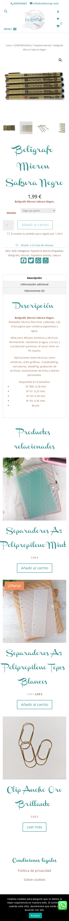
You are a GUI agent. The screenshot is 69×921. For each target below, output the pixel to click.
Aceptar (35, 915)
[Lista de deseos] (59, 18)
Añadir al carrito (35, 224)
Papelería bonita (41, 255)
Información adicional (34, 284)
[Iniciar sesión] (59, 11)
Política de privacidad (34, 870)
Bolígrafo (13, 255)
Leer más (34, 826)
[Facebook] (23, 261)
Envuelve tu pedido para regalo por (36, 233)
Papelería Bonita (43, 45)
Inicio (9, 45)
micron (25, 255)
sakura (57, 255)
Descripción (34, 278)
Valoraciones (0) (34, 290)
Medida (11, 213)
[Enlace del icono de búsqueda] (6, 12)
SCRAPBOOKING (23, 45)
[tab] (34, 278)
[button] (8, 24)
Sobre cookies (34, 879)
